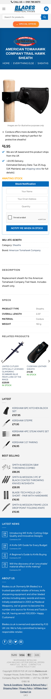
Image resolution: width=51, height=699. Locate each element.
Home (6, 63)
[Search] (44, 17)
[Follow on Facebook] (4, 642)
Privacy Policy (26, 688)
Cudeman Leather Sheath (36, 367)
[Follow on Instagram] (10, 642)
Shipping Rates (10, 688)
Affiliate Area (40, 688)
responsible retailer (12, 631)
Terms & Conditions (13, 685)
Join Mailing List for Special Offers (25, 662)
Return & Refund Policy (35, 685)
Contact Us (35, 664)
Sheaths (43, 63)
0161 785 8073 (33, 2)
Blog (24, 664)
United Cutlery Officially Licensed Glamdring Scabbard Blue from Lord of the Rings (13, 373)
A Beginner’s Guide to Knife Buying (28, 554)
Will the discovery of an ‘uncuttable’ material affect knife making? (29, 565)
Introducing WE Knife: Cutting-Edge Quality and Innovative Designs (29, 534)
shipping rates (33, 168)
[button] (4, 8)
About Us (15, 664)
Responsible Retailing (25, 660)
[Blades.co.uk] (25, 9)
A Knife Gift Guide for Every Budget (28, 545)
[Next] (48, 367)
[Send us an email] (20, 642)
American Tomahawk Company (25, 250)
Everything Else (23, 63)
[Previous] (2, 367)
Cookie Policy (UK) (26, 667)
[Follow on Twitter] (15, 642)
